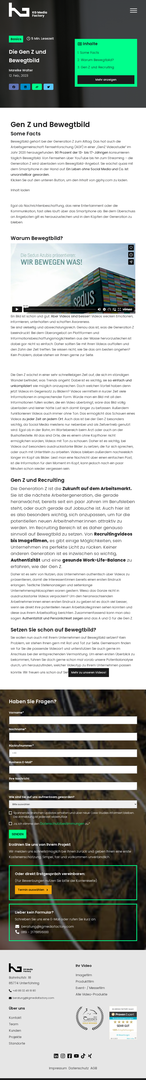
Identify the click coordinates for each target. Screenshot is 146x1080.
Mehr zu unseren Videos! (88, 672)
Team (13, 1024)
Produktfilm (85, 981)
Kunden (15, 1030)
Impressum (58, 1068)
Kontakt (15, 1017)
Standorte (17, 1043)
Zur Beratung (23, 368)
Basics (16, 39)
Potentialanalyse (119, 659)
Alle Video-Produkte (91, 994)
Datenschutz (79, 1068)
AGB (93, 1068)
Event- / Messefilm (90, 988)
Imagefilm (84, 975)
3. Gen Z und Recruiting (95, 67)
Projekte (15, 1037)
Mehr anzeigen (105, 80)
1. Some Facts (88, 52)
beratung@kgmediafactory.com (33, 998)
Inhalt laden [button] (20, 190)
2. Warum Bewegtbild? (95, 60)
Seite (89, 355)
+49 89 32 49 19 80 (24, 990)
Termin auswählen (31, 890)
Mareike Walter (21, 70)
